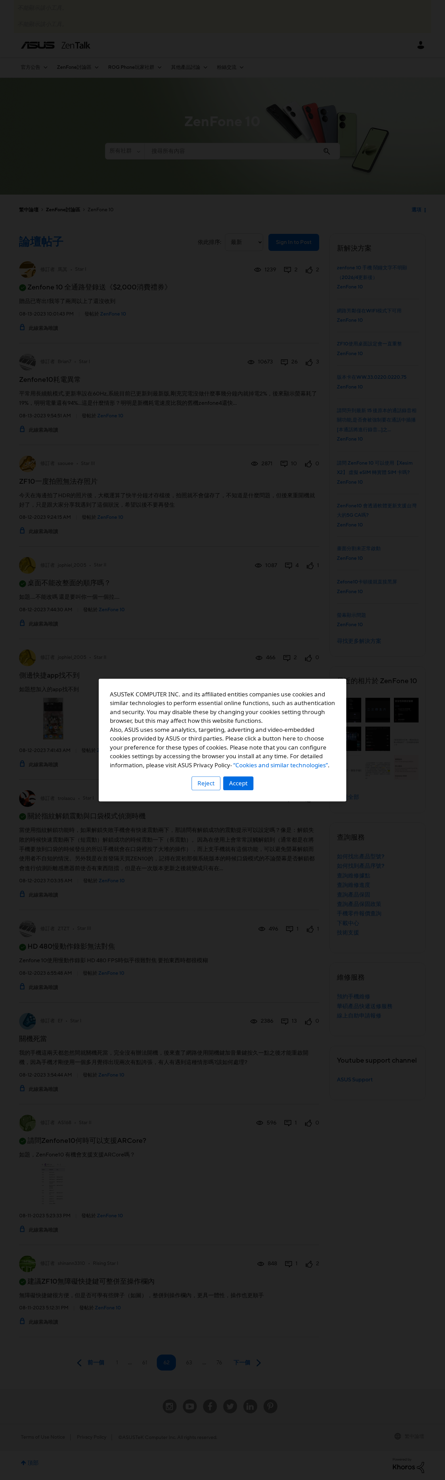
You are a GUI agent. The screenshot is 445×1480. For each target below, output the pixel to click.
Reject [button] (206, 783)
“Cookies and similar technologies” (280, 765)
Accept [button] (238, 783)
